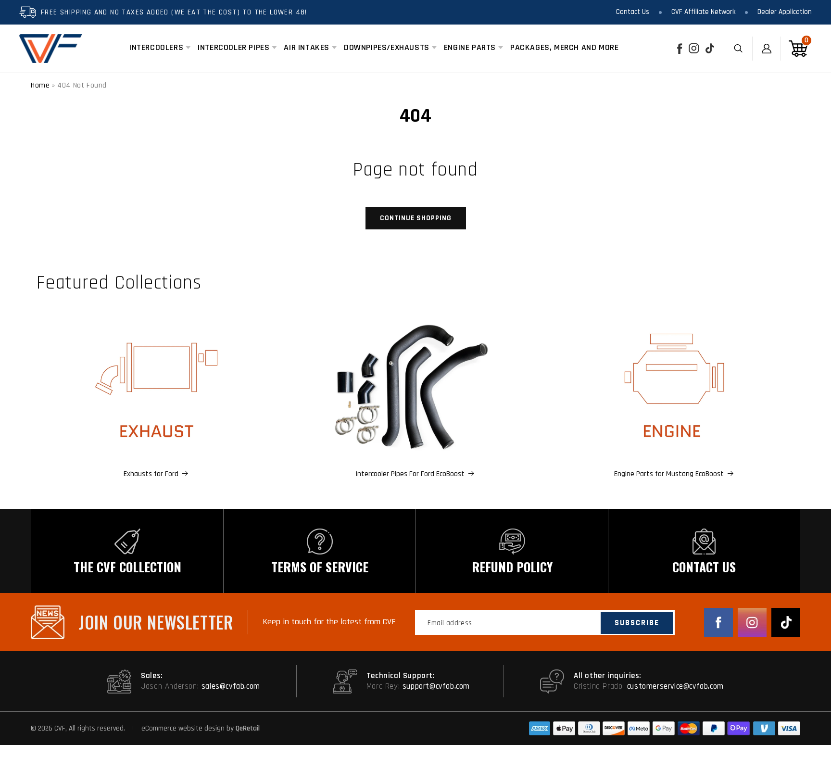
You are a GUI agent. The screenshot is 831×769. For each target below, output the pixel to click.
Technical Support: (400, 676)
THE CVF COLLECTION (127, 566)
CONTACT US (704, 566)
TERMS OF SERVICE (319, 566)
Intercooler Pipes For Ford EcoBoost (410, 474)
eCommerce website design (184, 728)
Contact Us (632, 11)
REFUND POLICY (512, 566)
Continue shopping (416, 218)
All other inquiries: (608, 676)
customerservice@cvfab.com (675, 686)
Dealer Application (784, 11)
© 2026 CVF (48, 728)
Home (40, 85)
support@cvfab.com (436, 686)
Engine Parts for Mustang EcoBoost (669, 474)
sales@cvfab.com (230, 686)
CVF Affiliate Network (703, 11)
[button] (156, 47)
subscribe (637, 623)
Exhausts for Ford (151, 474)
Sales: (152, 676)
